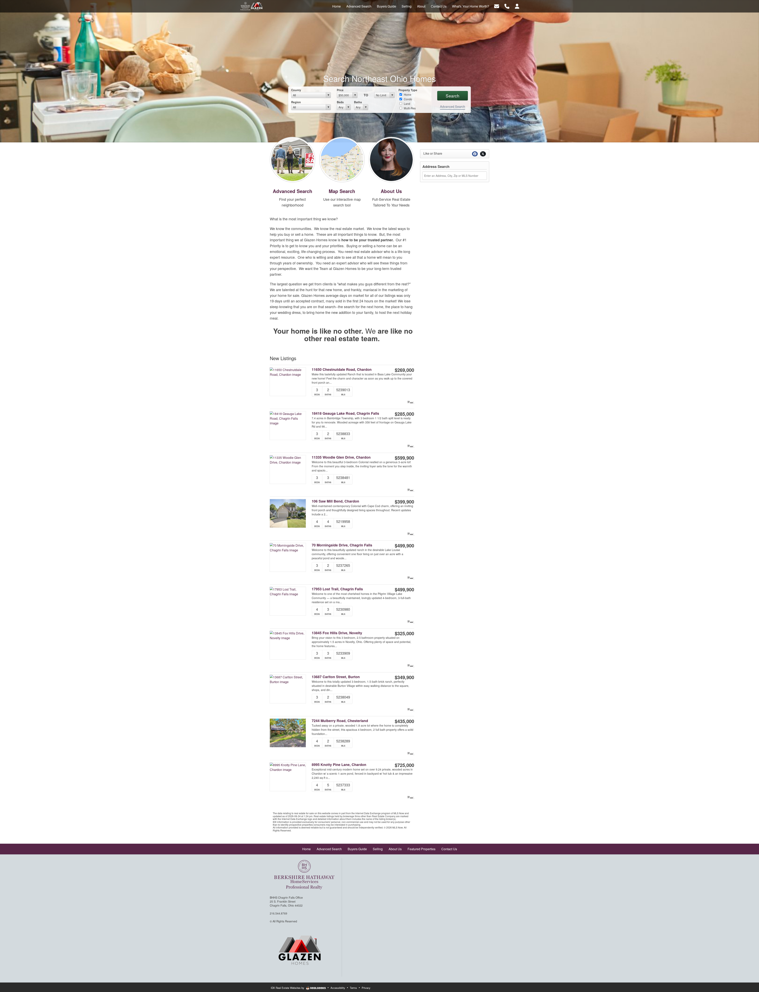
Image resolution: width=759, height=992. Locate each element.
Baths (358, 102)
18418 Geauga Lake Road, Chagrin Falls (345, 413)
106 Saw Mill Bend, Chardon (335, 501)
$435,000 (404, 721)
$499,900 (404, 545)
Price (340, 90)
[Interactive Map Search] (342, 159)
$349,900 (404, 677)
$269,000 (404, 369)
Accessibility (337, 988)
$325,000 (404, 633)
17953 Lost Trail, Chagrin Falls (337, 589)
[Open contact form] (496, 6)
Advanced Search (452, 106)
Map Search (342, 191)
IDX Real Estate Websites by (288, 988)
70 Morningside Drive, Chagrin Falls (342, 545)
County (296, 90)
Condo (407, 99)
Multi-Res (409, 108)
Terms (353, 988)
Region (296, 102)
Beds (340, 102)
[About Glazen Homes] (391, 159)
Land (406, 104)
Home (407, 95)
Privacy (366, 988)
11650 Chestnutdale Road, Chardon (342, 369)
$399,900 (404, 501)
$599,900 (404, 457)
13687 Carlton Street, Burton (336, 677)
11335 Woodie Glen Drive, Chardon (341, 457)
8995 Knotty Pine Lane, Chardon (339, 765)
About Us (391, 191)
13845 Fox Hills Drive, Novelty (337, 633)
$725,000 (404, 765)
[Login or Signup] (517, 6)
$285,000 (404, 413)
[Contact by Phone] (506, 6)
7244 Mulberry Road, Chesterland (340, 721)
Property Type (407, 90)
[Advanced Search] (292, 159)
